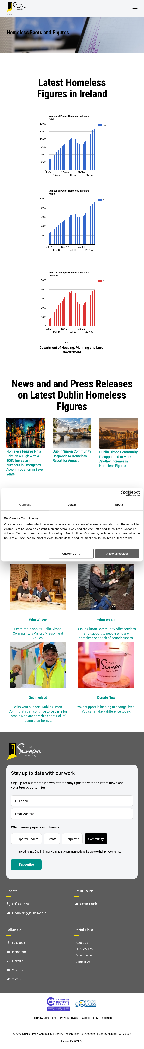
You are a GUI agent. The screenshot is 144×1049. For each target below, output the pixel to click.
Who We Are (38, 619)
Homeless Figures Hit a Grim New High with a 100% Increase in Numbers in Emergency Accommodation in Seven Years (25, 462)
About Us (82, 943)
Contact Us (83, 962)
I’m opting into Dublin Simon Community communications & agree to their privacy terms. (69, 851)
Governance (84, 955)
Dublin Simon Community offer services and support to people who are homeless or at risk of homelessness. (106, 633)
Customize (69, 553)
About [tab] (119, 504)
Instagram (19, 952)
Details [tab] (72, 504)
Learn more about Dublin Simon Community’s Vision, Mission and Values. (38, 633)
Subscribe (26, 864)
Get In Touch (88, 904)
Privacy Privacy (69, 1017)
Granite (78, 1041)
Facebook (18, 943)
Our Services (84, 949)
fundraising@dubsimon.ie (29, 913)
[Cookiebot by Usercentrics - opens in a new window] (123, 493)
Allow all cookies (117, 553)
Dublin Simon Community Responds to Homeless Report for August (72, 456)
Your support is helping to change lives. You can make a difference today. (106, 709)
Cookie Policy (90, 1017)
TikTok (16, 979)
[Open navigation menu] (135, 8)
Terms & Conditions (45, 1017)
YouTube (18, 970)
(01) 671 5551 (21, 904)
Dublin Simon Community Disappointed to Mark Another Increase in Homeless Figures (118, 459)
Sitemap (107, 1017)
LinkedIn (17, 961)
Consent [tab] (25, 504)
